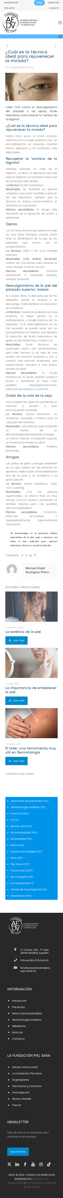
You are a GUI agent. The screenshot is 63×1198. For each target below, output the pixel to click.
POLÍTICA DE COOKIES (40, 1183)
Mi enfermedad (20, 832)
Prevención (18, 870)
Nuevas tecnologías (23, 851)
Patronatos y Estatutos (26, 1086)
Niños (14, 845)
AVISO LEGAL (32, 1187)
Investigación (20, 1092)
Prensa (16, 1105)
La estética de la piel (23, 632)
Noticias (17, 1032)
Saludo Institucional (25, 1067)
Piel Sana (16, 864)
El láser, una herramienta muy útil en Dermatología (30, 750)
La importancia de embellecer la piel (31, 690)
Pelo (13, 857)
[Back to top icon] (56, 1191)
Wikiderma (17, 895)
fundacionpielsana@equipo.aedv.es (35, 969)
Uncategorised (20, 883)
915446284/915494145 (34, 960)
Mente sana (18, 826)
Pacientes (18, 1007)
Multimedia (18, 838)
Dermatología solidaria (25, 807)
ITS (12, 819)
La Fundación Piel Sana (27, 1073)
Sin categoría (19, 876)
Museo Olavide (21, 1098)
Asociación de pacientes (26, 800)
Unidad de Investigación (26, 889)
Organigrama (20, 1079)
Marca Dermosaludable (27, 1013)
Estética (16, 813)
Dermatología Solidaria (26, 1019)
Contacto (18, 1038)
